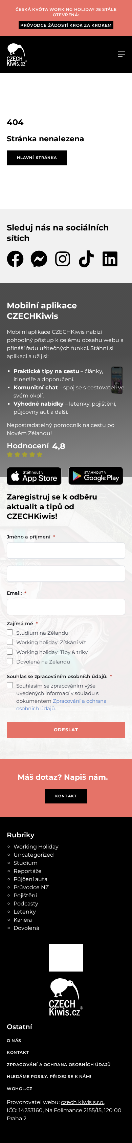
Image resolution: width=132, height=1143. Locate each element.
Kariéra (23, 920)
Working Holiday (36, 846)
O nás (14, 1040)
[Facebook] (15, 258)
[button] (121, 54)
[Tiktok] (86, 258)
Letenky (25, 912)
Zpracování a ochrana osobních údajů (59, 1064)
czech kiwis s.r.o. (82, 1102)
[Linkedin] (110, 258)
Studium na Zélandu (42, 633)
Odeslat (66, 729)
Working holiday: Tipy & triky (52, 652)
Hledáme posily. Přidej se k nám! (49, 1076)
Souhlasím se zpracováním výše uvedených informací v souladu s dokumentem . (61, 697)
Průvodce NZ (31, 887)
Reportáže (28, 871)
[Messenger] (38, 258)
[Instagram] (62, 258)
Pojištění (25, 895)
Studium (26, 863)
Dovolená (26, 928)
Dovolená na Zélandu (43, 661)
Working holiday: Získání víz (51, 642)
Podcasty (26, 903)
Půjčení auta (30, 879)
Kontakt (18, 1052)
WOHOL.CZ (19, 1088)
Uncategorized (34, 855)
